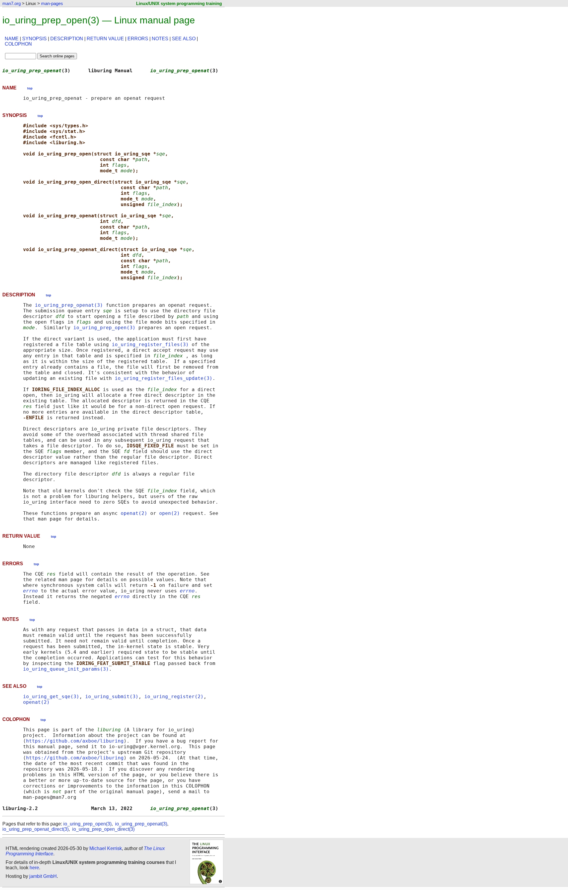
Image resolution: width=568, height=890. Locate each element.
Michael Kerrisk (105, 848)
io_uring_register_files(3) (150, 344)
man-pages (52, 3)
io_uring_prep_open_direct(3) (103, 829)
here (34, 867)
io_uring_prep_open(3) (104, 327)
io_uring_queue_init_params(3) (66, 669)
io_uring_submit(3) (111, 696)
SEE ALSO (184, 38)
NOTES (160, 38)
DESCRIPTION (66, 38)
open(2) (169, 513)
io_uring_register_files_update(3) (163, 378)
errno (30, 591)
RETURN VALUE (105, 38)
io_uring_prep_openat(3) (69, 305)
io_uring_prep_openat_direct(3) (35, 829)
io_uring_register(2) (174, 696)
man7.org (11, 3)
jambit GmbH (43, 876)
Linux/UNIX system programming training (179, 3)
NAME (12, 38)
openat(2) (134, 513)
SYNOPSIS (34, 38)
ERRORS (138, 38)
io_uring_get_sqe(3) (51, 696)
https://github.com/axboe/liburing (75, 741)
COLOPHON (18, 43)
